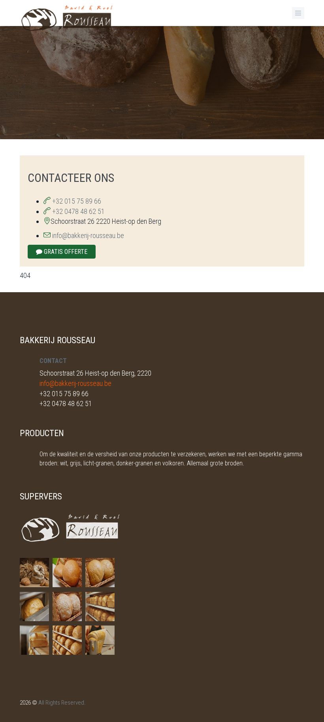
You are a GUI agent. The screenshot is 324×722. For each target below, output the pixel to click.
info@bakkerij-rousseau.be (88, 235)
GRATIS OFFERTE (64, 251)
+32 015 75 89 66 (76, 201)
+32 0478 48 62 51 (78, 211)
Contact (53, 361)
